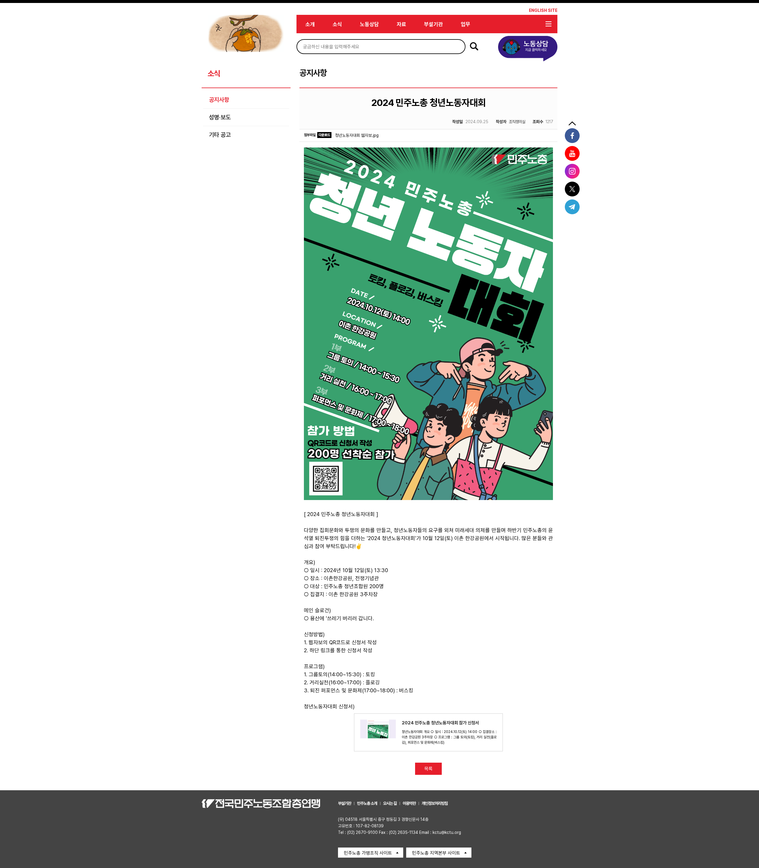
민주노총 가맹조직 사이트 (368, 853)
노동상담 (369, 24)
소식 (337, 24)
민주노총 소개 (367, 803)
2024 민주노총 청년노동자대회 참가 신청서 (440, 723)
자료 (401, 24)
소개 (310, 24)
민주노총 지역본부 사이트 (436, 853)
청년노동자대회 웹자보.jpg (357, 135)
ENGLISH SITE (543, 10)
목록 (428, 769)
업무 (465, 24)
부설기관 (433, 24)
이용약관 (409, 803)
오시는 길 (390, 803)
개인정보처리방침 (435, 803)
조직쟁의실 (510, 121)
